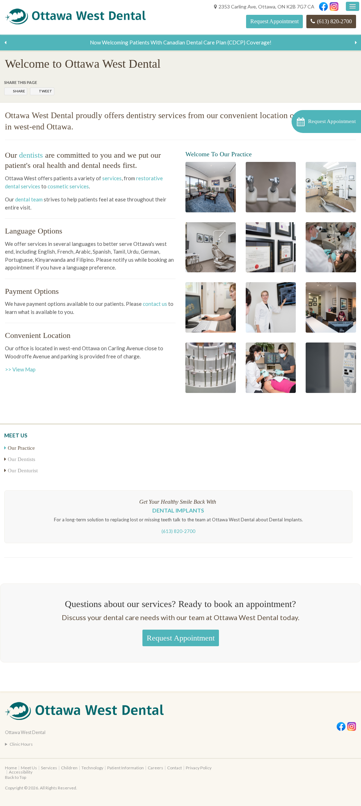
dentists (31, 155)
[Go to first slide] (355, 42)
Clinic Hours (21, 744)
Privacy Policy (199, 767)
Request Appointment (274, 21)
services (112, 178)
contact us (155, 304)
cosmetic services (68, 186)
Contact (174, 767)
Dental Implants (178, 510)
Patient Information (125, 767)
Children (69, 767)
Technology (92, 767)
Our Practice (21, 448)
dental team (29, 199)
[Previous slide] (5, 42)
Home (11, 767)
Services (49, 767)
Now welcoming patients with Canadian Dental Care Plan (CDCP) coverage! (180, 42)
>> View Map (20, 369)
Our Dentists (21, 459)
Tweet (45, 91)
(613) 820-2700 (334, 21)
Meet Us (29, 767)
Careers (155, 767)
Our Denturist (23, 470)
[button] (326, 121)
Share (19, 91)
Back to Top (15, 777)
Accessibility (20, 772)
